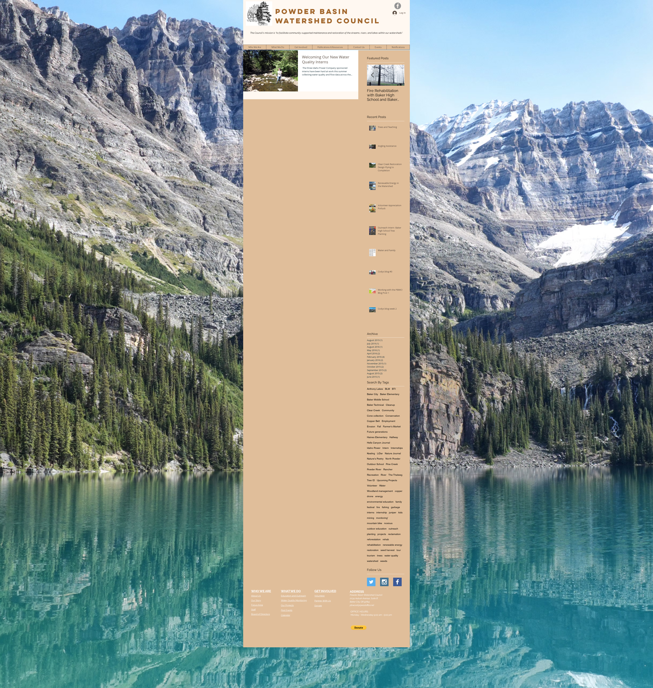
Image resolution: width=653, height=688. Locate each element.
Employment (388, 421)
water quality (391, 555)
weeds (383, 561)
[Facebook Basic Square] (397, 582)
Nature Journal (393, 453)
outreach (393, 528)
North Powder (393, 458)
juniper (392, 512)
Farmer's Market (392, 426)
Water (382, 485)
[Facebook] (397, 6)
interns (370, 512)
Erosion (371, 426)
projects (382, 534)
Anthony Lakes (375, 389)
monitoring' (382, 518)
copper (398, 491)
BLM (387, 389)
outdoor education (377, 528)
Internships (397, 448)
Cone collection (375, 415)
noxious (388, 523)
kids (400, 512)
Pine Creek (392, 464)
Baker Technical (375, 405)
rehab (386, 539)
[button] (358, 627)
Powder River (374, 469)
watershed (372, 561)
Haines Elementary (377, 437)
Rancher (387, 469)
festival (370, 507)
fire (378, 507)
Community (388, 410)
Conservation (393, 415)
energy (379, 496)
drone (370, 496)
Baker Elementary (389, 394)
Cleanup (390, 405)
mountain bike (374, 523)
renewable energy (392, 544)
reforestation (374, 539)
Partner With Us (322, 600)
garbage (395, 507)
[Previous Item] (372, 75)
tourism (371, 555)
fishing (385, 507)
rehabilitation (374, 544)
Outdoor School (375, 464)
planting (371, 534)
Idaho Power (373, 448)
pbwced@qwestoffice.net (362, 605)
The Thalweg (395, 474)
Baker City (372, 394)
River (383, 474)
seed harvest (388, 550)
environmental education (380, 501)
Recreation (373, 474)
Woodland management (380, 491)
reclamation (394, 534)
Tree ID (371, 480)
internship (381, 512)
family (399, 501)
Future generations (377, 431)
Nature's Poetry (375, 458)
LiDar (380, 453)
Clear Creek (373, 410)
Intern (385, 448)
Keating (371, 453)
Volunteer (372, 485)
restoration (373, 550)
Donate (318, 605)
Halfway (393, 437)
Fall (379, 426)
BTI (394, 389)
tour (399, 550)
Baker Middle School (378, 399)
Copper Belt (373, 421)
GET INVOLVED (325, 591)
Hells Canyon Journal (378, 442)
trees (379, 555)
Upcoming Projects (387, 480)
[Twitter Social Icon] (371, 582)
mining (370, 518)
